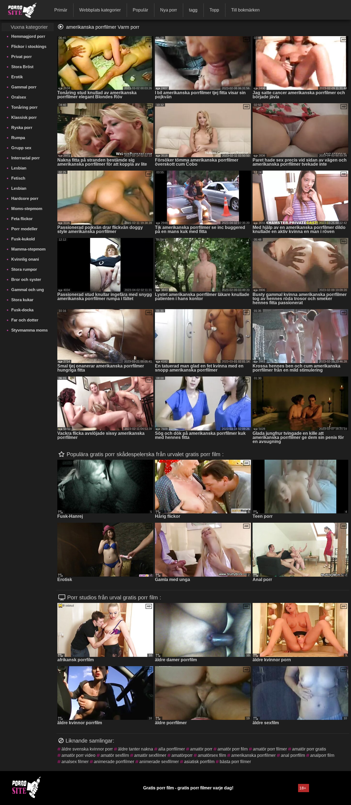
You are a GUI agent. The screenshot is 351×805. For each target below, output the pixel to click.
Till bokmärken (245, 10)
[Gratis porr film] (19, 9)
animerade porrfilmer (114, 761)
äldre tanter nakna (135, 749)
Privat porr (21, 56)
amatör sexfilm (115, 755)
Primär (60, 10)
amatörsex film (212, 755)
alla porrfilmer (171, 749)
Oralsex (18, 97)
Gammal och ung (27, 289)
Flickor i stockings (28, 46)
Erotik (17, 76)
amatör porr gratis (309, 749)
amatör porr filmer (270, 749)
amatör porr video (78, 755)
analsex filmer (75, 761)
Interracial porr (25, 158)
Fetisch (18, 178)
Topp (214, 10)
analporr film (322, 755)
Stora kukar (22, 299)
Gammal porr (23, 87)
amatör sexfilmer (150, 755)
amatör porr (201, 749)
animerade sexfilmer (159, 761)
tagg (193, 10)
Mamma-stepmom (28, 249)
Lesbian (18, 168)
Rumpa (18, 137)
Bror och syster (26, 279)
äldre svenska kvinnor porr (87, 749)
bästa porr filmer (235, 761)
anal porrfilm (293, 755)
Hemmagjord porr (28, 36)
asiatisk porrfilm (199, 761)
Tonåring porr (24, 107)
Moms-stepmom (26, 208)
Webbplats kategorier (100, 10)
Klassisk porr (24, 117)
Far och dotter (24, 320)
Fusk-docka (22, 309)
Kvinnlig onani (25, 259)
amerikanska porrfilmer (253, 755)
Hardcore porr (24, 198)
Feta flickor (22, 218)
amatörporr (182, 755)
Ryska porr (21, 127)
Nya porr (168, 10)
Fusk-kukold (23, 239)
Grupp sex (21, 147)
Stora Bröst (22, 66)
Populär (140, 10)
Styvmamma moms (29, 330)
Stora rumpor (24, 269)
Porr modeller (24, 228)
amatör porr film (232, 749)
